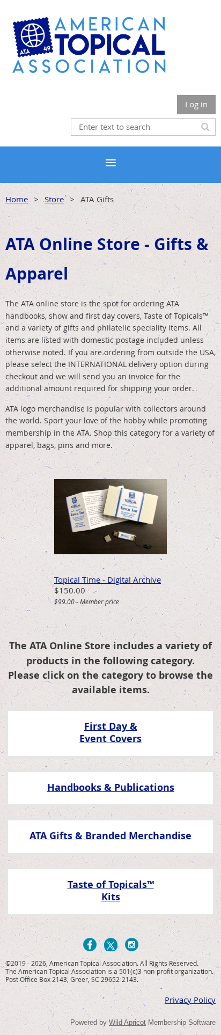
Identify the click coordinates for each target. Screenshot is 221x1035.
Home (16, 199)
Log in (196, 104)
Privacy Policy (190, 999)
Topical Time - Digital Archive (107, 579)
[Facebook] (90, 944)
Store (54, 199)
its (114, 897)
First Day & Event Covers (110, 732)
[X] (110, 944)
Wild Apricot (127, 1022)
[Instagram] (131, 944)
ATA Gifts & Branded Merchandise (110, 835)
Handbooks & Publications (110, 787)
